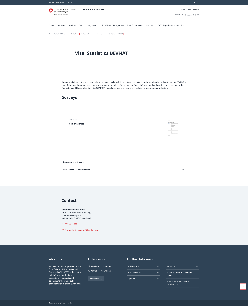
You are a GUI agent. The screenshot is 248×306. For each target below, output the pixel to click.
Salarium (171, 266)
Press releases (134, 272)
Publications (133, 266)
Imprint (69, 303)
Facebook (95, 266)
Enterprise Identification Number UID (178, 283)
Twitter (108, 266)
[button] (51, 25)
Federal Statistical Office (93, 9)
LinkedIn (107, 270)
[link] (124, 127)
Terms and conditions (57, 303)
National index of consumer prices (179, 274)
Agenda (131, 278)
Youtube (95, 270)
